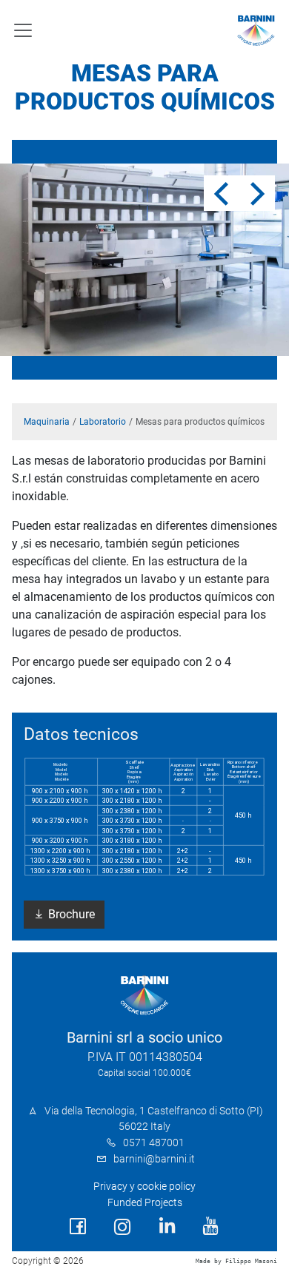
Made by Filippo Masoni (236, 1261)
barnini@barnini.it (154, 1159)
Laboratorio (102, 422)
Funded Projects (144, 1203)
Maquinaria (47, 422)
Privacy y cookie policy (144, 1186)
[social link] (78, 1226)
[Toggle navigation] (23, 30)
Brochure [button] (70, 914)
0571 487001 (154, 1143)
